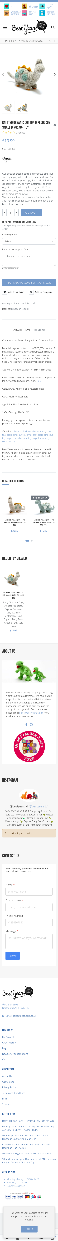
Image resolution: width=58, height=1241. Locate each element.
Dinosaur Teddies (20, 308)
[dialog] (29, 1222)
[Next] (54, 40)
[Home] (6, 1238)
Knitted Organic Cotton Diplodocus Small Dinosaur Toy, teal (43, 522)
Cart (4, 1059)
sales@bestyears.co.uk (31, 712)
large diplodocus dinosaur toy (29, 431)
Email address (14, 900)
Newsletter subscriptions (15, 1053)
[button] (53, 27)
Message (11, 931)
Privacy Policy (9, 1087)
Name (10, 885)
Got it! (29, 1229)
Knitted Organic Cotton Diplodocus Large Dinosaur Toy (14, 522)
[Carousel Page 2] (32, 541)
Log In (5, 1048)
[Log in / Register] (17, 1238)
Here (39, 380)
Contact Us (8, 1081)
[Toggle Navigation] (5, 27)
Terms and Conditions (13, 1092)
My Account (8, 1036)
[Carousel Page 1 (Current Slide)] (27, 541)
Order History (9, 1042)
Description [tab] (21, 330)
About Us (7, 1076)
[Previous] (50, 40)
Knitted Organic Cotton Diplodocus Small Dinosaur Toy (13, 595)
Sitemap (6, 1104)
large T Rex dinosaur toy (19, 438)
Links (4, 1098)
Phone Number (14, 916)
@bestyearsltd (38, 806)
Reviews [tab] (39, 330)
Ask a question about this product (20, 303)
